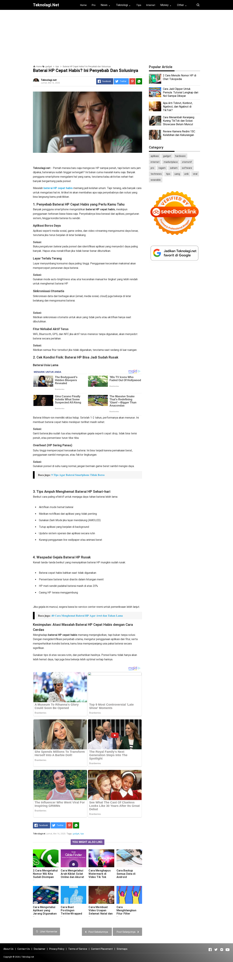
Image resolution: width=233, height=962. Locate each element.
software (187, 168)
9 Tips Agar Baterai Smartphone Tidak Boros (78, 475)
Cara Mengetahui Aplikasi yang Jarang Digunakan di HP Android (45, 912)
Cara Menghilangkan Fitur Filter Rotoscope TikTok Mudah (128, 914)
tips (82, 834)
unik (186, 174)
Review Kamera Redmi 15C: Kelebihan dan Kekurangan (179, 133)
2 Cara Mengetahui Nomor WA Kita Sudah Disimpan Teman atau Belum (45, 875)
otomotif (187, 162)
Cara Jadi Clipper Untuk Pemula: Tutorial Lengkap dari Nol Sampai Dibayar (180, 92)
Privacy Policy (56, 949)
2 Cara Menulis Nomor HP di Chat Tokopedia (179, 77)
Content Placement (102, 949)
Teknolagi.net (27, 957)
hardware (180, 156)
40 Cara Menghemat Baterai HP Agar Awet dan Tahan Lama (87, 615)
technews (156, 174)
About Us (8, 949)
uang (177, 174)
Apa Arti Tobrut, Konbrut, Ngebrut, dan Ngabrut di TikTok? (178, 106)
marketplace (171, 162)
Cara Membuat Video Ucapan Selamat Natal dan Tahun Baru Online (101, 912)
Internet (150, 5)
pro (152, 168)
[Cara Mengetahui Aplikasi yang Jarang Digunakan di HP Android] (46, 895)
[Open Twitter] (216, 950)
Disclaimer (39, 949)
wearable (156, 179)
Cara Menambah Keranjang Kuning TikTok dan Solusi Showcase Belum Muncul (178, 121)
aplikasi (155, 156)
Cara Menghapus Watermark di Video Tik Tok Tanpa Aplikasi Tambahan (100, 877)
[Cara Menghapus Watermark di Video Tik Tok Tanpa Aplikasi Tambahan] (101, 858)
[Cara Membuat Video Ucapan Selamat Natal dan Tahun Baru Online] (101, 895)
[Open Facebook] (210, 950)
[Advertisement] (116, 36)
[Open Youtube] (227, 950)
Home (83, 5)
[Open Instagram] (222, 950)
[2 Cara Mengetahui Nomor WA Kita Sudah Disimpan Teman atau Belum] (46, 858)
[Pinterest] (132, 81)
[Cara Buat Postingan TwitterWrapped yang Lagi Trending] (73, 895)
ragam (162, 168)
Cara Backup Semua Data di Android (125, 874)
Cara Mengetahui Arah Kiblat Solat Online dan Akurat (72, 874)
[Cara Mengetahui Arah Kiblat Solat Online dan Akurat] (73, 858)
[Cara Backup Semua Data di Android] (129, 858)
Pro (94, 5)
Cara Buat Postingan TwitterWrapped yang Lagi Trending (73, 912)
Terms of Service (77, 949)
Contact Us (23, 949)
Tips (138, 5)
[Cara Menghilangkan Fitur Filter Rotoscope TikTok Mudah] (129, 895)
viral (195, 174)
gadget (76, 834)
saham (174, 168)
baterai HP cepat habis (58, 188)
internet (155, 162)
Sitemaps (122, 949)
